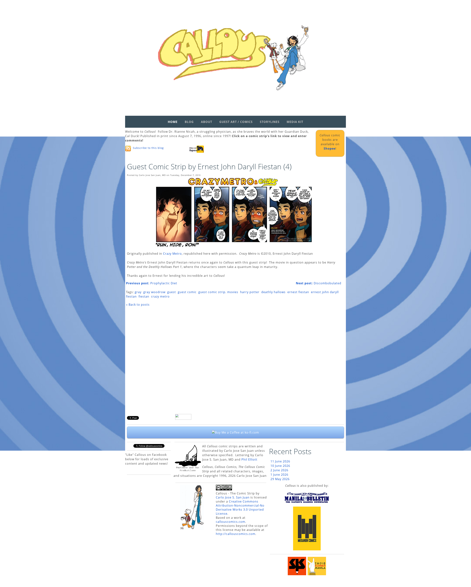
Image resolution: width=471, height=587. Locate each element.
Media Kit (295, 122)
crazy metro (160, 296)
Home (173, 122)
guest (171, 292)
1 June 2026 (279, 475)
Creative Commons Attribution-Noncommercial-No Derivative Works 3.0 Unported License (240, 507)
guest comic (187, 292)
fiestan (144, 296)
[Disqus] (233, 362)
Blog (189, 122)
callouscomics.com (230, 522)
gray (138, 292)
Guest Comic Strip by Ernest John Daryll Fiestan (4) (209, 166)
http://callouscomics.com (235, 534)
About (206, 122)
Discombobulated (318, 283)
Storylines (269, 122)
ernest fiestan (298, 292)
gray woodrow (154, 292)
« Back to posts (138, 305)
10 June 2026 (280, 466)
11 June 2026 (280, 461)
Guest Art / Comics (236, 122)
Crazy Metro (172, 254)
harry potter (249, 292)
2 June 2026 (279, 470)
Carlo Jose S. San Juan (232, 497)
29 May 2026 (280, 479)
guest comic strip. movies (218, 292)
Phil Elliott (249, 459)
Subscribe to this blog (148, 148)
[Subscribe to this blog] (128, 148)
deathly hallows (273, 292)
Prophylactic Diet (151, 283)
